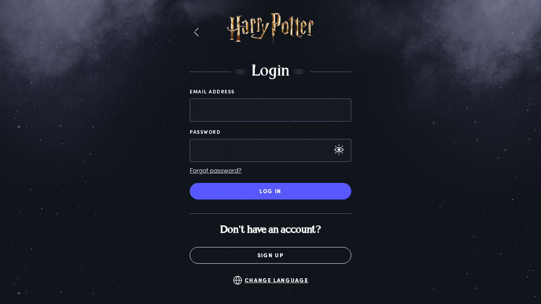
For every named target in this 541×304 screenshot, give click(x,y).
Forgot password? (216, 170)
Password (205, 131)
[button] (196, 32)
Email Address (212, 91)
